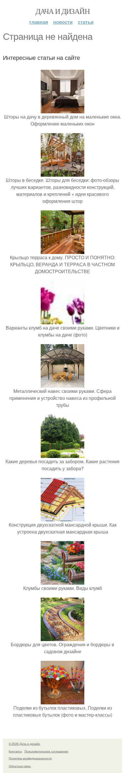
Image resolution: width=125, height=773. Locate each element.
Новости (63, 22)
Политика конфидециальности (30, 758)
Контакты (15, 751)
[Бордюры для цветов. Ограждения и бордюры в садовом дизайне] (62, 637)
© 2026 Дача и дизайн (24, 744)
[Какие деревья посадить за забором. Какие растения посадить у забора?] (62, 454)
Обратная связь (20, 766)
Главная (38, 22)
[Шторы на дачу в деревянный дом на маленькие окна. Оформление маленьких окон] (62, 109)
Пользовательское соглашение (46, 751)
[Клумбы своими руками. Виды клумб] (62, 581)
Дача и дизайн (62, 11)
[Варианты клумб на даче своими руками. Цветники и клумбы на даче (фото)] (62, 320)
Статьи (86, 22)
